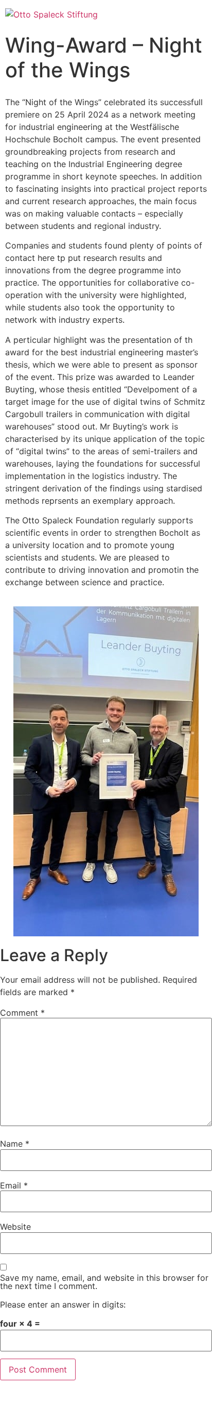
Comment (22, 1013)
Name (14, 1143)
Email (14, 1185)
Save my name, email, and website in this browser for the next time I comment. (104, 1282)
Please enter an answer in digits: (63, 1304)
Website (15, 1227)
